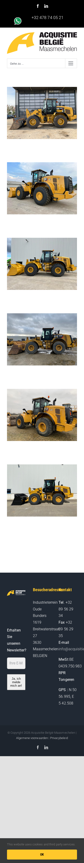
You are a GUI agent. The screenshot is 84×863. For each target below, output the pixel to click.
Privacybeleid (59, 738)
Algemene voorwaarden (32, 738)
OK (42, 854)
